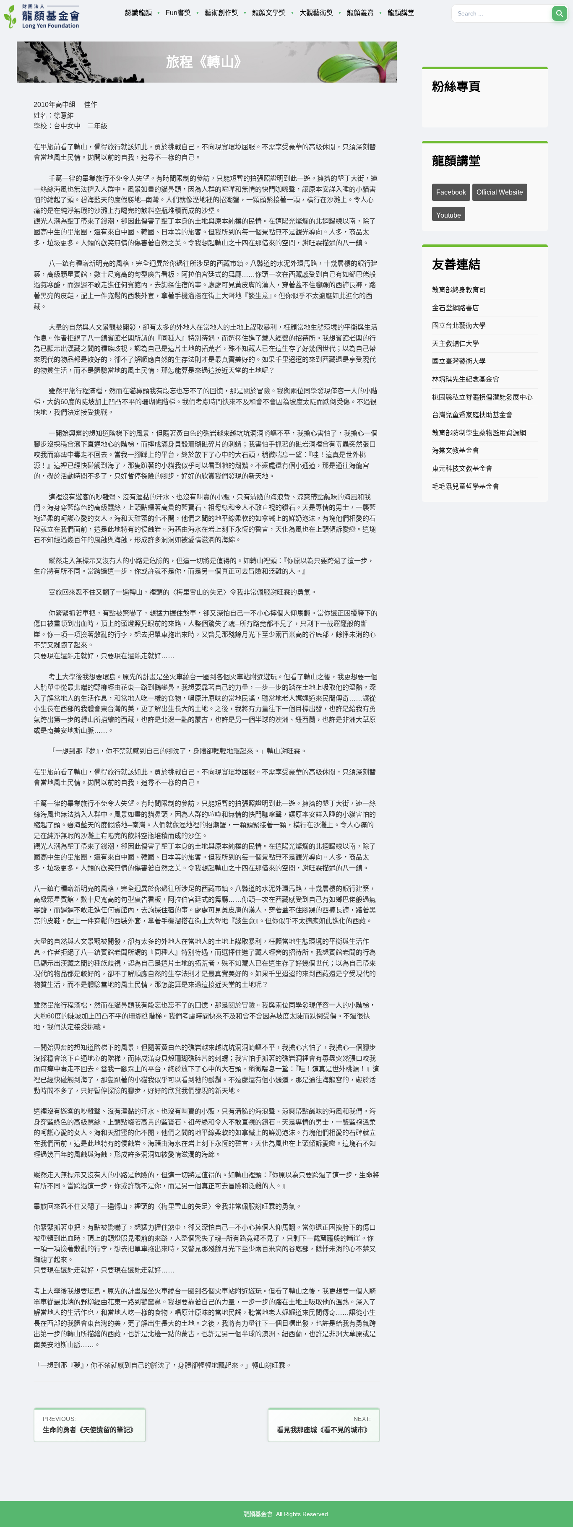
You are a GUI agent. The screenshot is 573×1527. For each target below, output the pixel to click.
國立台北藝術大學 (459, 325)
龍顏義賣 (360, 12)
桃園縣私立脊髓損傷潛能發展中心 (482, 397)
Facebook (451, 192)
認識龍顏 (138, 12)
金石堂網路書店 (455, 308)
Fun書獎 (178, 12)
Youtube (448, 215)
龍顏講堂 (401, 12)
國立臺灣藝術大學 (459, 361)
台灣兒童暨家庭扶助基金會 (472, 414)
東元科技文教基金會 (462, 468)
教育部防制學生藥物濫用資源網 (479, 432)
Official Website (500, 192)
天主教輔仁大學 (455, 343)
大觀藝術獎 (316, 12)
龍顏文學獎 (269, 12)
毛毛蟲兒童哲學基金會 (465, 486)
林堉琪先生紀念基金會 (465, 379)
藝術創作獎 (221, 12)
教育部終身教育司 (459, 289)
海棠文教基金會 (455, 450)
